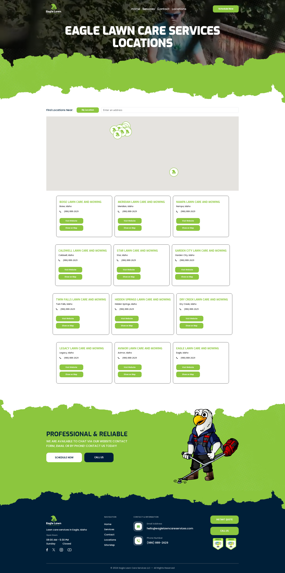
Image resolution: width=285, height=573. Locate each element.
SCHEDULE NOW (64, 457)
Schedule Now (225, 8)
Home (135, 9)
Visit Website (71, 221)
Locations (179, 9)
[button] (127, 131)
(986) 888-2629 (71, 211)
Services (148, 9)
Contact (163, 9)
